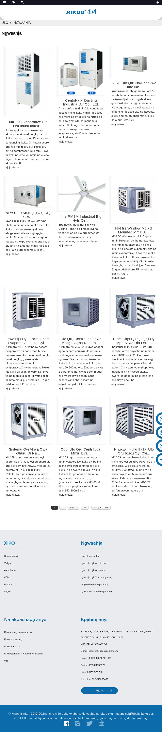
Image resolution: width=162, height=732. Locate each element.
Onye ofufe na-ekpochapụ (94, 584)
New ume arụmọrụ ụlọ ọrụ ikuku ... (28, 215)
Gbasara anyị (11, 556)
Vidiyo (7, 563)
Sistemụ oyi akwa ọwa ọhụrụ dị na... (28, 451)
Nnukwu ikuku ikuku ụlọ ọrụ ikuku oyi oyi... (134, 451)
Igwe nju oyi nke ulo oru (93, 563)
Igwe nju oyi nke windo (93, 570)
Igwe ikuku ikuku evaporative (96, 591)
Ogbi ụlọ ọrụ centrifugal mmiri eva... (81, 451)
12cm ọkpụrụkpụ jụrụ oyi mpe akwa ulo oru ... (133, 341)
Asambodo (10, 570)
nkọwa (15, 167)
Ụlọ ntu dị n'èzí (12, 647)
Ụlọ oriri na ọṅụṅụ (13, 640)
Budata (8, 584)
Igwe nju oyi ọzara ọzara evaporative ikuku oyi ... (28, 341)
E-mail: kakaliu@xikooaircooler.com (99, 651)
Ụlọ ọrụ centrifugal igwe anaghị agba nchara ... (81, 341)
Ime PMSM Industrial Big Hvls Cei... (81, 218)
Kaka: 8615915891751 (92, 672)
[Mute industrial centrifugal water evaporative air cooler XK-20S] (81, 420)
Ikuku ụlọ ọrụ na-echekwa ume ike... (134, 85)
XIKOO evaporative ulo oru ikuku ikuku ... (28, 124)
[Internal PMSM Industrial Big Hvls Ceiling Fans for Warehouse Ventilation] (81, 193)
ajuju (8, 167)
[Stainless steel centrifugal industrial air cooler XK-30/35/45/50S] (81, 310)
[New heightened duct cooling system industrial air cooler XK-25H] (29, 420)
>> (84, 507)
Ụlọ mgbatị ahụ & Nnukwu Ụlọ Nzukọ (23, 654)
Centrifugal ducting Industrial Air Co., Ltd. (81, 102)
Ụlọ (5, 22)
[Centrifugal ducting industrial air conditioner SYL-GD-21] (81, 70)
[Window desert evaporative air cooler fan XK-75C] (29, 310)
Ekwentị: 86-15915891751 (94, 644)
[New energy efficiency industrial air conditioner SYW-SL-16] (29, 192)
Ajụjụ (99, 690)
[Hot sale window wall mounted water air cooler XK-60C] (134, 199)
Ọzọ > (73, 507)
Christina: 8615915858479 (94, 679)
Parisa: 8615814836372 (93, 665)
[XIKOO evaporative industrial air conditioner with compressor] (29, 81)
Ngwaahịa (22, 22)
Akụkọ (7, 591)
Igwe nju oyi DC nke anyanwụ (96, 577)
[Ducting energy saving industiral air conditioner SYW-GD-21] (134, 62)
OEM (6, 577)
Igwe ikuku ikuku (90, 556)
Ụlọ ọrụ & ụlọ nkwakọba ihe (18, 632)
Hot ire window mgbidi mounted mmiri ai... (134, 230)
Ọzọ (6, 661)
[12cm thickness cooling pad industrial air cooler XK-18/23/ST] (134, 310)
